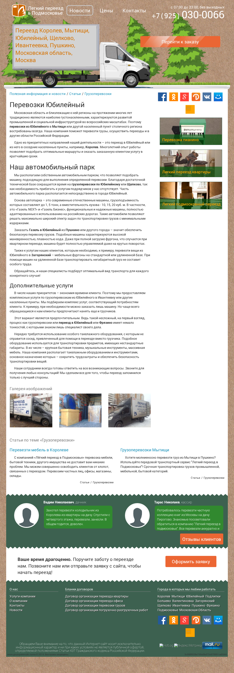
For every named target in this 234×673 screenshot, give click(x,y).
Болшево (164, 601)
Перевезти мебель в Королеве (39, 449)
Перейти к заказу (180, 42)
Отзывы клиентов (201, 539)
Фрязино (213, 605)
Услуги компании (22, 596)
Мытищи (178, 596)
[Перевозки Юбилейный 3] (129, 410)
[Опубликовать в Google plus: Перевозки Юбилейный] (184, 97)
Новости (79, 10)
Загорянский (205, 601)
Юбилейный (195, 596)
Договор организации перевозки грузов (95, 605)
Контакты (134, 10)
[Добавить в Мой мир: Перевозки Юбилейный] (218, 97)
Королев (163, 596)
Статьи (75, 93)
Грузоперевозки (98, 93)
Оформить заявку (191, 561)
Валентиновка (183, 601)
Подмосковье (167, 610)
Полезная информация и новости (38, 93)
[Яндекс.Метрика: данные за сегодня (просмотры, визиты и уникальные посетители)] (188, 645)
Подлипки (213, 596)
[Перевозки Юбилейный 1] (31, 410)
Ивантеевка (181, 605)
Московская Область (195, 610)
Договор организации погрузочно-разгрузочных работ (106, 610)
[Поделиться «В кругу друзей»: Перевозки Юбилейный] (195, 97)
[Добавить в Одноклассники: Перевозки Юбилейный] (173, 97)
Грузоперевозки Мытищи (144, 449)
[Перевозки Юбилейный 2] (80, 410)
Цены (106, 10)
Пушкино (198, 605)
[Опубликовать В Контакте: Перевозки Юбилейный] (207, 97)
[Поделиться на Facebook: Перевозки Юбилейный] (162, 97)
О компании (18, 601)
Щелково (164, 605)
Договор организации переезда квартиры (96, 596)
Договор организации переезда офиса (94, 601)
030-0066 (188, 15)
